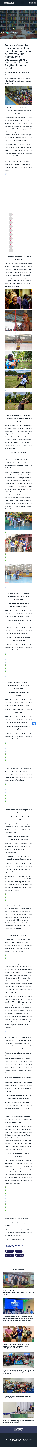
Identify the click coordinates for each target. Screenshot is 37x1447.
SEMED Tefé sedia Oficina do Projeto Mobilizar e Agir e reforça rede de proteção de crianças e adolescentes (18, 1371)
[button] (22, 2)
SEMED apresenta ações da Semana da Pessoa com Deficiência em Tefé (18, 1421)
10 (11, 250)
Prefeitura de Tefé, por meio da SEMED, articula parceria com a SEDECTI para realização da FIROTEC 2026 (16, 1346)
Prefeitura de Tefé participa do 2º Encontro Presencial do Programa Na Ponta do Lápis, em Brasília (18, 1292)
